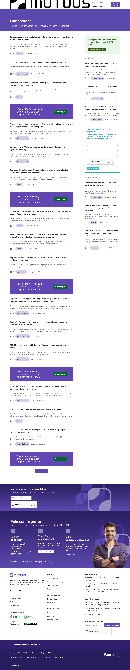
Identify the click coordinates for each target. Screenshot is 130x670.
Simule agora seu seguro (96, 49)
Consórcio (94, 248)
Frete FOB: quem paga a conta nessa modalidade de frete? (35, 409)
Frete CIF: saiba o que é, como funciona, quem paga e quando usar (39, 62)
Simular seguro (115, 4)
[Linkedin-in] (11, 591)
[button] (41, 471)
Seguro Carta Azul (23, 336)
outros (20, 53)
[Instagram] (14, 591)
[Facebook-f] (17, 591)
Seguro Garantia (97, 99)
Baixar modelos (93, 168)
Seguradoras (21, 272)
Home (93, 2)
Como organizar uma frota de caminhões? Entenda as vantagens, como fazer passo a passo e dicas (102, 207)
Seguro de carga (22, 74)
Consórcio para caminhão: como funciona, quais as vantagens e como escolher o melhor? (101, 233)
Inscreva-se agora (40, 498)
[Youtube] (20, 591)
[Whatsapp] (23, 591)
